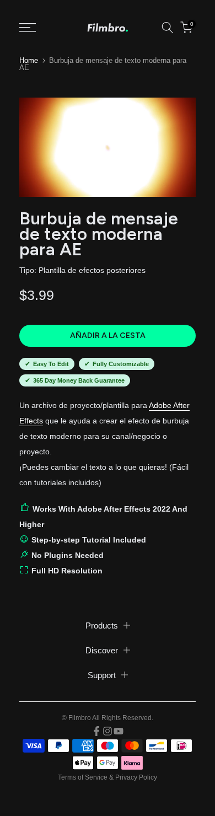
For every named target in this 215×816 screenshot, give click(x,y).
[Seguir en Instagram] (107, 731)
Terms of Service (83, 777)
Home (28, 60)
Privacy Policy (136, 777)
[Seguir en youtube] (118, 731)
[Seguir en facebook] (96, 731)
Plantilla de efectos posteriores (92, 270)
